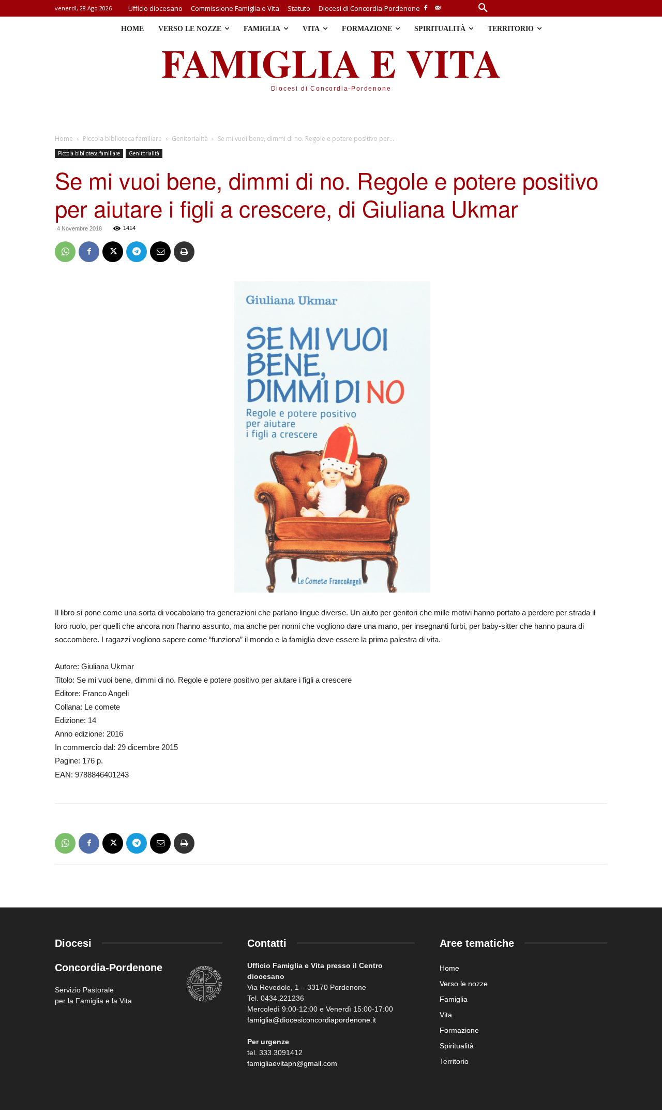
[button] (483, 8)
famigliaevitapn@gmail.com (292, 1063)
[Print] (184, 251)
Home (64, 138)
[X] (112, 251)
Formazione (459, 1030)
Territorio (454, 1061)
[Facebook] (426, 9)
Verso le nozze (464, 983)
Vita (446, 1015)
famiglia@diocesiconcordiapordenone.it (311, 1020)
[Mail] (438, 9)
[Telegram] (136, 251)
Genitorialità (190, 138)
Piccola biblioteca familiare (122, 138)
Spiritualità (457, 1046)
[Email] (160, 251)
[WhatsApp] (65, 251)
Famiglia (454, 999)
